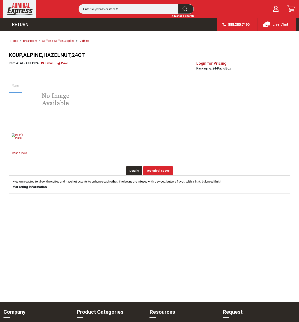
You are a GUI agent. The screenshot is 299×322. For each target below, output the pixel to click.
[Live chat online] (276, 24)
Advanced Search (182, 15)
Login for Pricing (211, 63)
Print (64, 63)
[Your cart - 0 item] (291, 9)
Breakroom (30, 40)
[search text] (185, 9)
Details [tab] (134, 170)
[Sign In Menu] (276, 8)
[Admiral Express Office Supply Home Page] (19, 9)
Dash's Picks (20, 153)
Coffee (84, 40)
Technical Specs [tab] (158, 170)
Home (14, 40)
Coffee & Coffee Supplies (58, 40)
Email (49, 63)
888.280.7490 (239, 25)
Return (20, 24)
